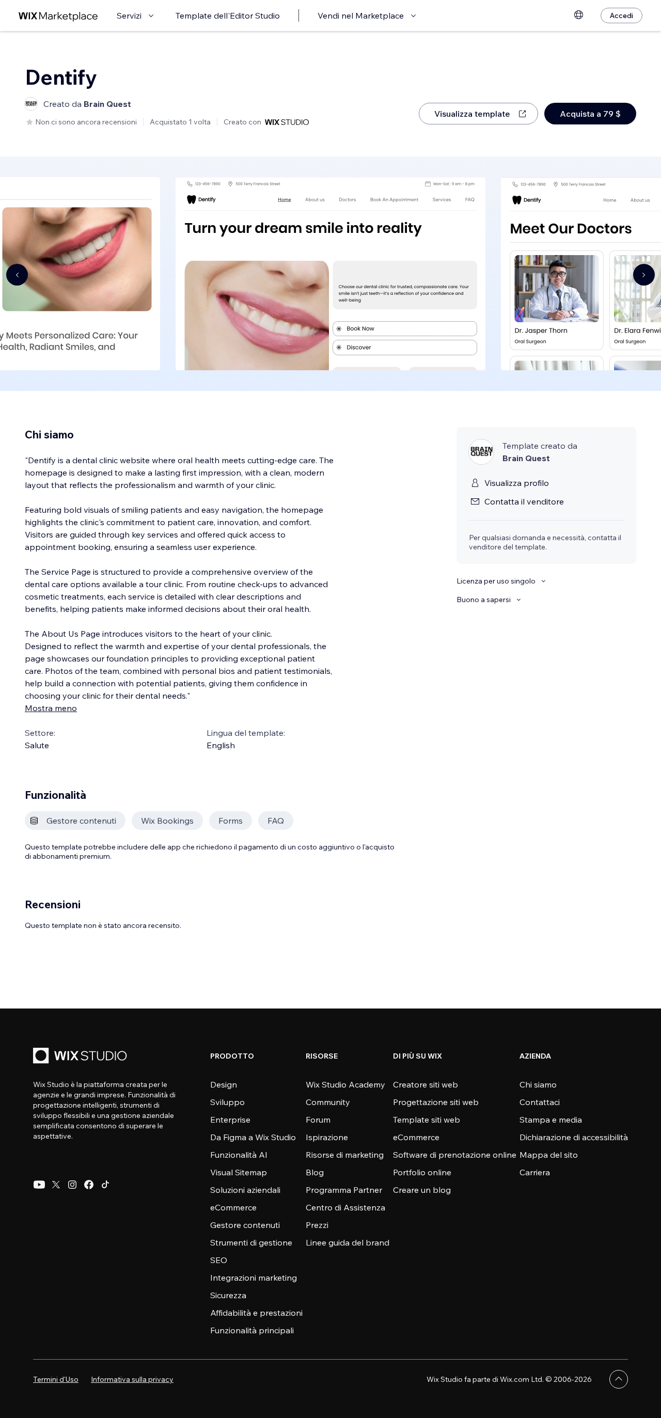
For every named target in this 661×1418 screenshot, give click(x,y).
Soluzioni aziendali (245, 1190)
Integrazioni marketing (253, 1277)
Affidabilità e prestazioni (256, 1312)
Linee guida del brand (347, 1242)
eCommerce (233, 1207)
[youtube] (39, 1184)
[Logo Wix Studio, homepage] (81, 1057)
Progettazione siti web (436, 1102)
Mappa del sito (549, 1154)
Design (223, 1084)
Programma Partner (344, 1190)
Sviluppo (227, 1102)
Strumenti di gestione (251, 1242)
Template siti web (426, 1119)
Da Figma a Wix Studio (253, 1137)
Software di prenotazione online (454, 1154)
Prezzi (317, 1225)
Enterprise (230, 1119)
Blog (315, 1172)
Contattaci (540, 1102)
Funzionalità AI (238, 1154)
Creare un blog (422, 1190)
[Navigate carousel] (17, 275)
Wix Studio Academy (345, 1084)
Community (328, 1102)
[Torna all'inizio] (618, 1379)
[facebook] (89, 1184)
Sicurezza (228, 1295)
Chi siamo (538, 1084)
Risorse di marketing (345, 1154)
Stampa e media (551, 1119)
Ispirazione (327, 1137)
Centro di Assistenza (345, 1207)
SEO (218, 1260)
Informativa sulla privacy (132, 1379)
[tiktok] (105, 1184)
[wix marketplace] (58, 16)
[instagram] (72, 1184)
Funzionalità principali (252, 1330)
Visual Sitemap (238, 1172)
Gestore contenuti (245, 1225)
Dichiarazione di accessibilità (574, 1137)
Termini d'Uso (55, 1379)
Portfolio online (422, 1172)
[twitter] (56, 1184)
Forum (318, 1119)
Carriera (535, 1172)
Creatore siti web (425, 1084)
